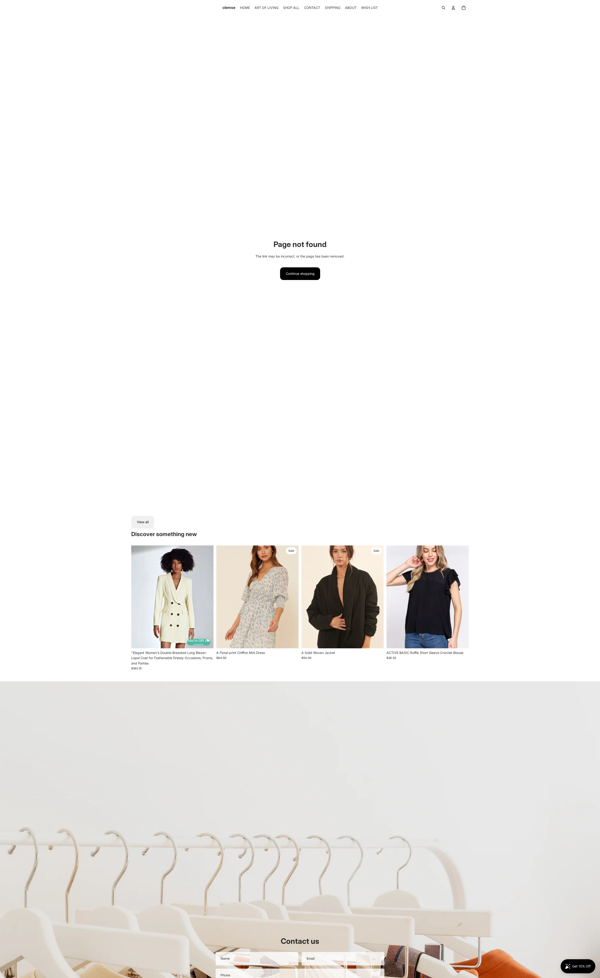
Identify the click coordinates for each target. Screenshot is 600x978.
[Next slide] (206, 597)
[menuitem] (245, 8)
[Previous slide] (138, 597)
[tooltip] (207, 639)
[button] (198, 642)
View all (143, 522)
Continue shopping (300, 274)
